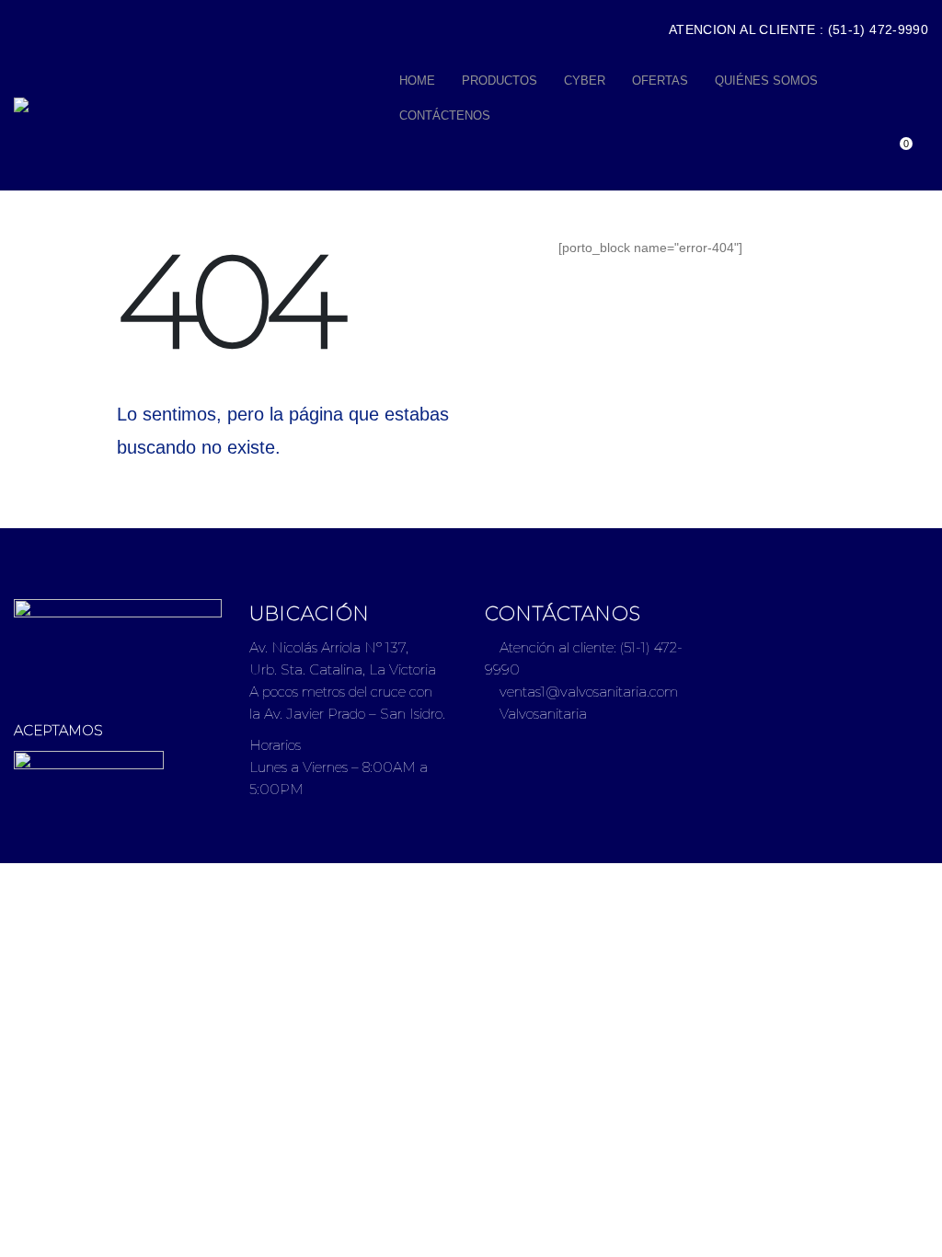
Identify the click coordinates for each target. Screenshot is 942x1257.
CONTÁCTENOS (444, 115)
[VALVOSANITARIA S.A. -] (200, 105)
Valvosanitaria (541, 713)
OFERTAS (660, 80)
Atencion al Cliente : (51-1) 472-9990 (798, 29)
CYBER (584, 80)
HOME (417, 80)
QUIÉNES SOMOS (766, 80)
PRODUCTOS (499, 80)
